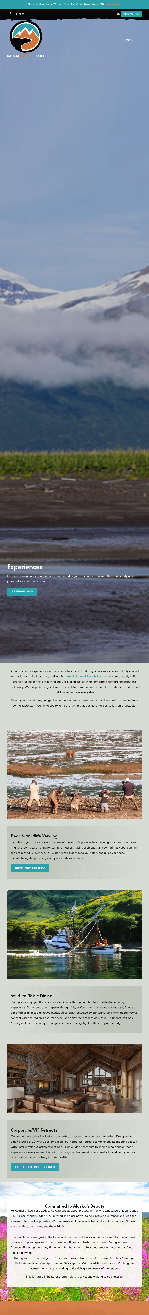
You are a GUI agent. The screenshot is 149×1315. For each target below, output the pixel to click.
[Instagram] (20, 14)
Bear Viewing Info (30, 867)
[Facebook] (16, 14)
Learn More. (113, 4)
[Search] (10, 13)
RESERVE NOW (131, 14)
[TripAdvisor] (23, 14)
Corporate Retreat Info (35, 1167)
